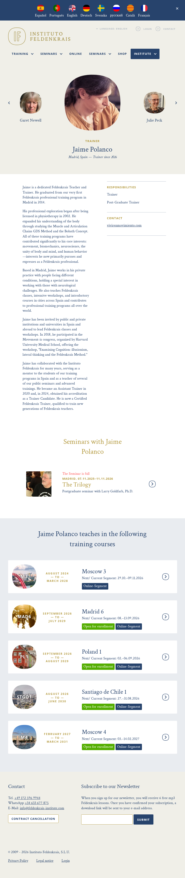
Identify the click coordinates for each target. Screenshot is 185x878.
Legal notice (44, 860)
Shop (122, 54)
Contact (169, 28)
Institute (143, 54)
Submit (143, 820)
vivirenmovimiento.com (124, 225)
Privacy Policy (18, 860)
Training (20, 54)
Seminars (49, 54)
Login (147, 28)
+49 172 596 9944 (27, 798)
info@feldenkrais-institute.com (42, 808)
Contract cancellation (33, 819)
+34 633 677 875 (37, 803)
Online (75, 54)
